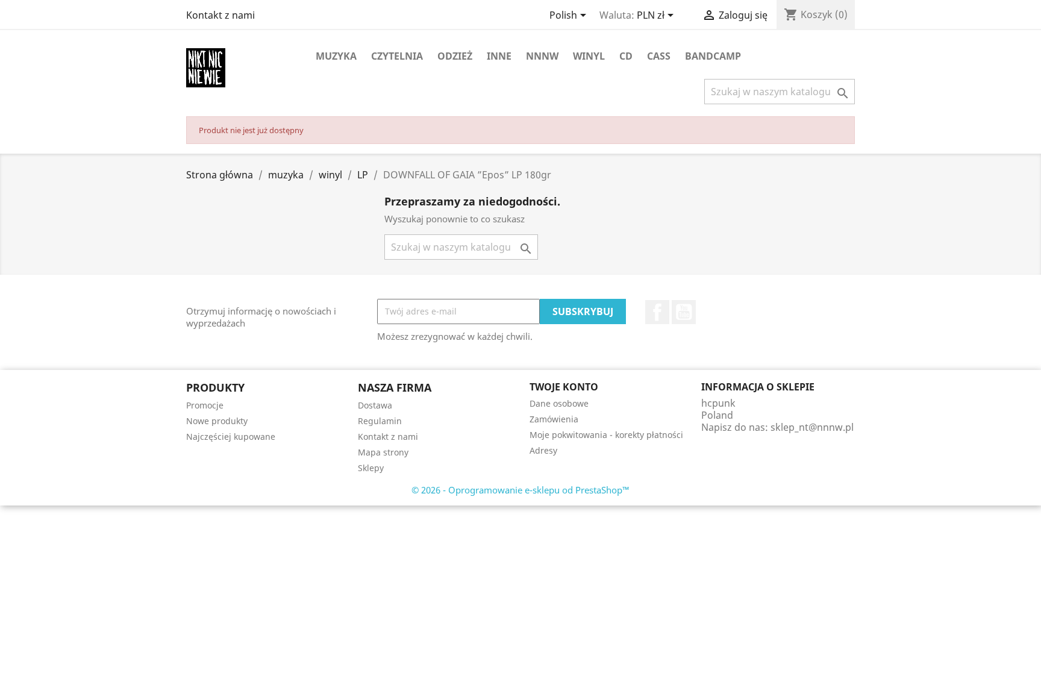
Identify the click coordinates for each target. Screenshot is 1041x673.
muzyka (336, 56)
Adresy (543, 450)
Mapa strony (383, 452)
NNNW (542, 56)
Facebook (657, 312)
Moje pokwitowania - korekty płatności (606, 434)
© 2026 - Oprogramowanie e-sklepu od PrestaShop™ (520, 490)
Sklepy (371, 468)
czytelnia (397, 56)
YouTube (684, 312)
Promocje (205, 405)
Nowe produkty (217, 421)
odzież (454, 56)
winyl (589, 56)
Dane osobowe (559, 403)
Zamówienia (554, 419)
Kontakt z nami (220, 15)
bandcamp (713, 56)
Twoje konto (564, 386)
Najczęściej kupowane (230, 436)
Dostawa (375, 405)
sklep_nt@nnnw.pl (812, 427)
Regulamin (380, 421)
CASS (659, 56)
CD (626, 56)
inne (499, 56)
